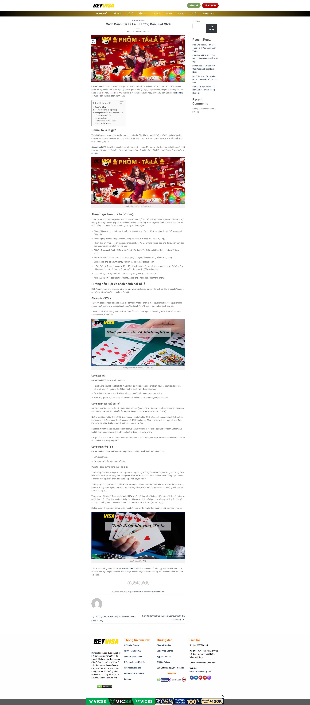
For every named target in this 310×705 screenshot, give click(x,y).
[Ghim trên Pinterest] (143, 583)
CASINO (180, 13)
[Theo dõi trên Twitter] (196, 678)
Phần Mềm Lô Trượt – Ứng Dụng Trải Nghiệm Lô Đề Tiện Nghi (205, 58)
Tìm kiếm (196, 21)
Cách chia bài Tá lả (104, 116)
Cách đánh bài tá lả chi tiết (107, 121)
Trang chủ (101, 13)
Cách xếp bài (102, 118)
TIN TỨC (193, 13)
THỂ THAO (117, 13)
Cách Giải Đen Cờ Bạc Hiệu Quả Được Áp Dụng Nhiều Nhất (203, 69)
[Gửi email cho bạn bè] (138, 583)
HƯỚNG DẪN (208, 13)
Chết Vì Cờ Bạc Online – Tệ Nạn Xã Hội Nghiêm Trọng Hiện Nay (203, 90)
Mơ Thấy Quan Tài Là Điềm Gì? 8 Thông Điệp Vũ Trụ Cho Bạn (204, 79)
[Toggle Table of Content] (120, 103)
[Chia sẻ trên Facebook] (130, 583)
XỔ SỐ (130, 13)
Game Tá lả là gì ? (101, 107)
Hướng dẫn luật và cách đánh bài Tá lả (109, 113)
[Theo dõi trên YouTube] (205, 678)
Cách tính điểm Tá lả (105, 123)
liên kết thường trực (157, 592)
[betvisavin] (103, 5)
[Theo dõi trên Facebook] (192, 678)
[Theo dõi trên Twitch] (209, 678)
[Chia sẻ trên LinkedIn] (147, 583)
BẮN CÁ (142, 13)
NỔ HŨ (169, 13)
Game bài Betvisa (138, 21)
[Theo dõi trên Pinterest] (200, 678)
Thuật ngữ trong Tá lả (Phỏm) (106, 110)
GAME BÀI (155, 13)
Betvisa (94, 653)
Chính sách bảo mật (132, 651)
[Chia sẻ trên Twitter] (134, 583)
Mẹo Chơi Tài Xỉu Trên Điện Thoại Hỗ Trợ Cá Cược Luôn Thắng (204, 48)
